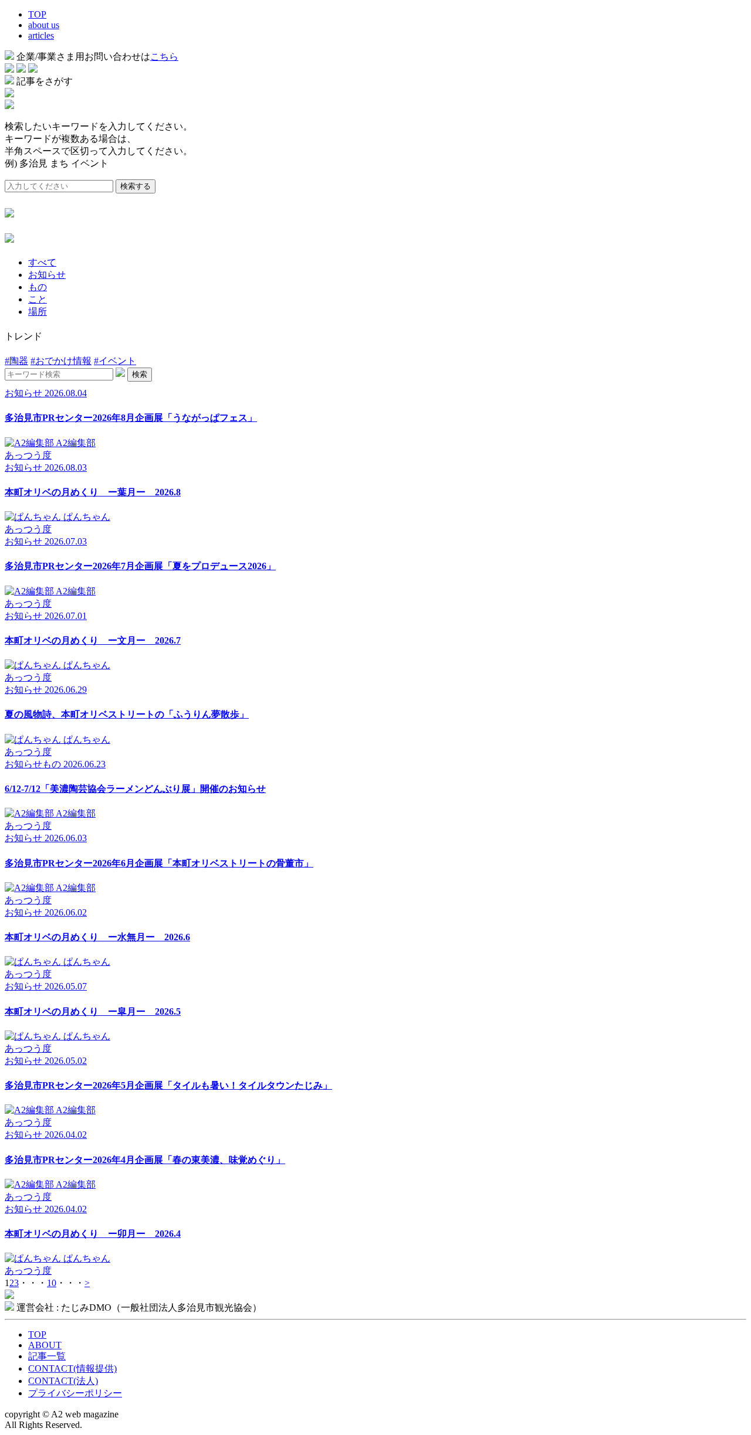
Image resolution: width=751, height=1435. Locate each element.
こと (37, 299)
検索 (139, 374)
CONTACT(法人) (63, 1381)
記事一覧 (47, 1356)
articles (41, 35)
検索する (135, 186)
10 (51, 1283)
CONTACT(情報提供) (72, 1368)
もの (37, 287)
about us (43, 25)
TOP (37, 14)
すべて (42, 262)
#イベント (115, 361)
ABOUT (45, 1345)
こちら (164, 57)
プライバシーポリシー (75, 1393)
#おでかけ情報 (61, 361)
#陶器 (16, 361)
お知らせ (47, 275)
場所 (37, 312)
